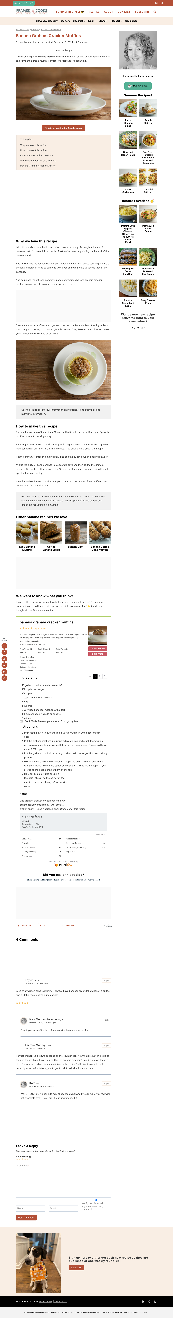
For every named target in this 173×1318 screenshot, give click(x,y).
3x (105, 676)
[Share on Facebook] (4, 652)
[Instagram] (156, 3)
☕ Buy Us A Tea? (23, 3)
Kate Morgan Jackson (30, 42)
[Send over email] (4, 665)
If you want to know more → (138, 76)
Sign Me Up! (138, 328)
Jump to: (27, 139)
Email (53, 1208)
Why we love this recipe (33, 145)
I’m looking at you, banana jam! (86, 263)
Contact (124, 11)
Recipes (94, 11)
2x (100, 676)
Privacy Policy (45, 1301)
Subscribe (142, 11)
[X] (148, 1301)
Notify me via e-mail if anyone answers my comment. (93, 1206)
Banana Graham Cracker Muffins (38, 165)
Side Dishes (131, 21)
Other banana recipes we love (36, 155)
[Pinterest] (161, 3)
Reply (106, 980)
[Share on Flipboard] (4, 671)
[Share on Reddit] (4, 678)
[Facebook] (151, 3)
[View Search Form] (154, 11)
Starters (65, 21)
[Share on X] (4, 659)
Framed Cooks (22, 29)
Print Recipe (98, 648)
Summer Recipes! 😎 (70, 11)
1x (95, 676)
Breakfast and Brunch (51, 29)
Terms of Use (60, 1301)
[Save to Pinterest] (4, 646)
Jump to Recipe (63, 50)
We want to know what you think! (38, 160)
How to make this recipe (33, 150)
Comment (23, 1165)
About (108, 11)
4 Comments (82, 42)
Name (21, 1208)
